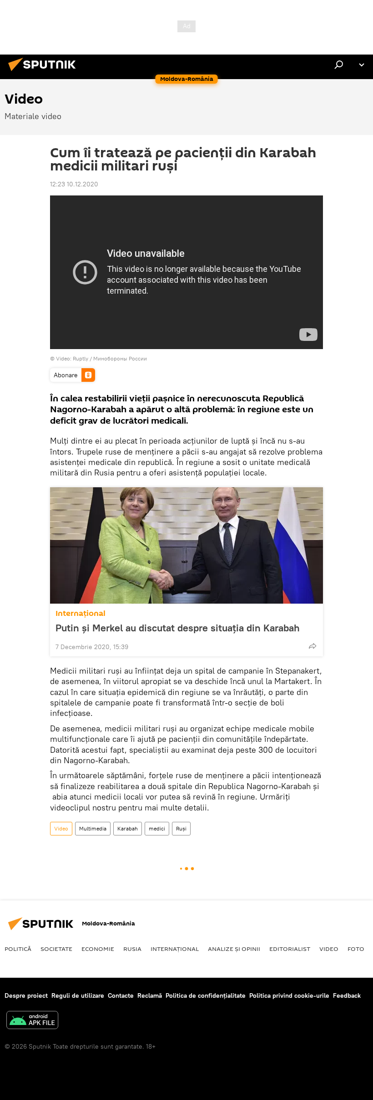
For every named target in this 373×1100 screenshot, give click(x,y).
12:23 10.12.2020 (74, 184)
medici (157, 828)
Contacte (121, 995)
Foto (356, 949)
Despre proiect (26, 995)
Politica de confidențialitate (206, 995)
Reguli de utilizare (77, 995)
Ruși (181, 828)
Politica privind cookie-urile (289, 995)
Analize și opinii (234, 949)
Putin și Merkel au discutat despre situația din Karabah (177, 628)
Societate (56, 949)
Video (61, 828)
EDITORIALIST (289, 949)
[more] (312, 646)
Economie (97, 949)
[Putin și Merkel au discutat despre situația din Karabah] (186, 545)
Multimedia (92, 828)
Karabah (127, 828)
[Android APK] (32, 1021)
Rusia (132, 949)
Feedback (347, 995)
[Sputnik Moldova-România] (45, 72)
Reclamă (149, 995)
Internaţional (80, 613)
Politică (18, 949)
